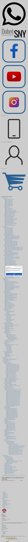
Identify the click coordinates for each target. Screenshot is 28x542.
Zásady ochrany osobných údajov (18, 266)
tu (9, 271)
